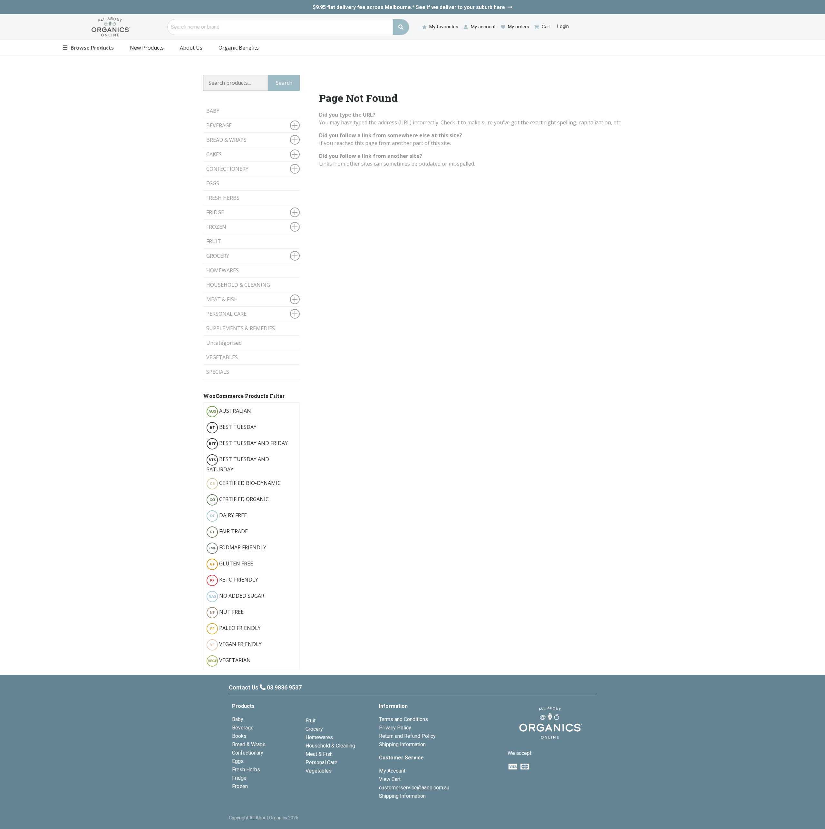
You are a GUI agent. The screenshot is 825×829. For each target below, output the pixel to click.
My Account (392, 771)
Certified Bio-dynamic (245, 483)
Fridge (239, 778)
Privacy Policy (395, 728)
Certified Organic (239, 499)
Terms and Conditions (403, 719)
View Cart (390, 779)
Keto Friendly (234, 579)
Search (284, 82)
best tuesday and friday (248, 443)
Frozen (240, 786)
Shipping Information (402, 744)
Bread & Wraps (249, 744)
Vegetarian (229, 660)
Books (239, 736)
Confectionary (247, 753)
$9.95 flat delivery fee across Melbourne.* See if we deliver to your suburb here (409, 7)
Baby (237, 719)
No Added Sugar (237, 595)
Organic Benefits (238, 47)
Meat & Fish (319, 754)
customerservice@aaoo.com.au (414, 788)
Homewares (319, 737)
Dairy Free (228, 515)
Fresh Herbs (246, 769)
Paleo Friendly (235, 627)
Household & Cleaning (330, 746)
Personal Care (321, 762)
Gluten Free (231, 563)
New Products (147, 47)
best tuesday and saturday (238, 464)
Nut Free (227, 611)
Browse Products (88, 47)
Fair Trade (229, 531)
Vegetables (319, 771)
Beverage (243, 728)
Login (563, 26)
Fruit (310, 721)
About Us (191, 47)
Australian (230, 410)
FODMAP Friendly (237, 547)
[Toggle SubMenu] (295, 125)
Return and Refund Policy (407, 736)
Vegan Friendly (236, 644)
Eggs (238, 761)
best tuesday (233, 426)
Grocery (314, 729)
